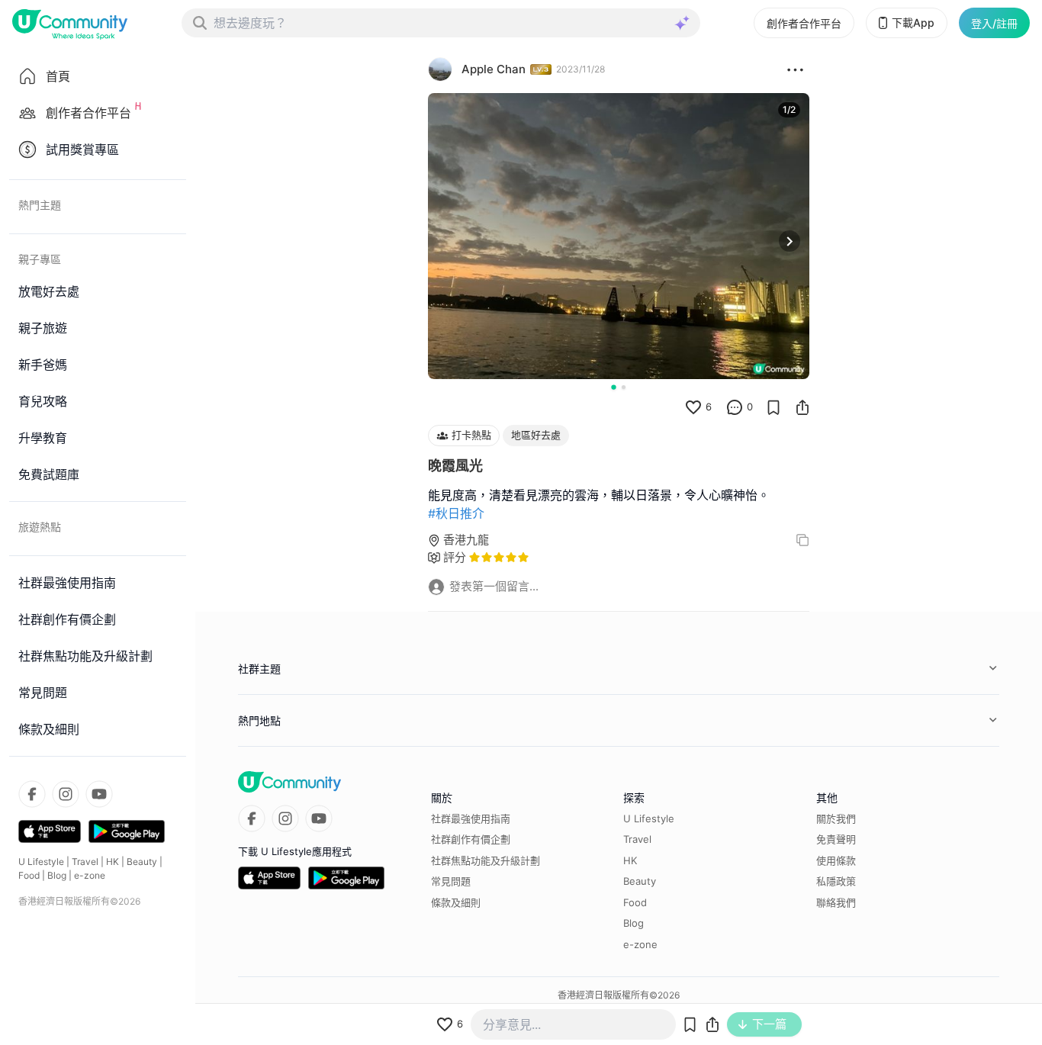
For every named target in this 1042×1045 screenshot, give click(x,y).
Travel (85, 861)
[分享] (802, 407)
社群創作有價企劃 (470, 839)
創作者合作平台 (804, 23)
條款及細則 (456, 902)
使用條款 (836, 860)
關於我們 (836, 818)
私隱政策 (836, 881)
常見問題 (451, 881)
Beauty (142, 861)
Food (29, 875)
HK (112, 861)
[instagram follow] (65, 794)
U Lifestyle (41, 861)
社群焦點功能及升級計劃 (485, 860)
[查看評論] (734, 407)
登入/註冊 (994, 23)
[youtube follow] (99, 794)
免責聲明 (836, 839)
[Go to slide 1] (613, 386)
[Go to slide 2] (624, 387)
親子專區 (39, 258)
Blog (56, 875)
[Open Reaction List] (795, 69)
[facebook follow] (32, 794)
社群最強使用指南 (470, 818)
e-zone (89, 875)
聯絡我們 (836, 902)
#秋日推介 (456, 513)
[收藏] (773, 407)
